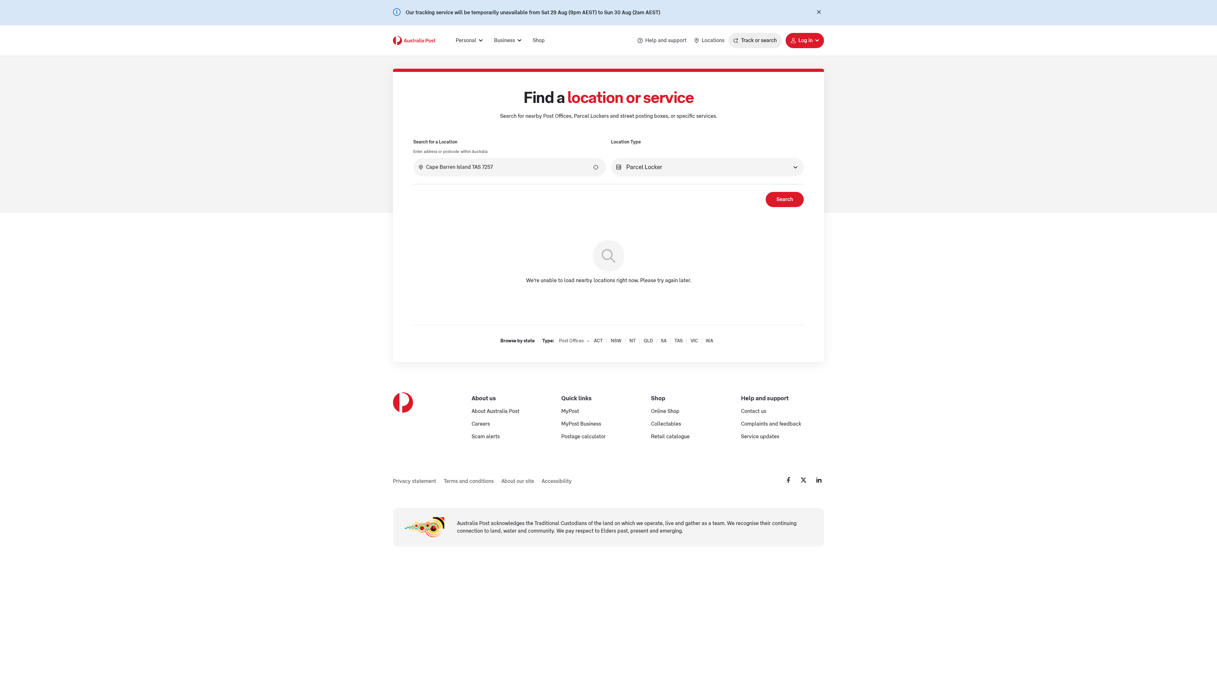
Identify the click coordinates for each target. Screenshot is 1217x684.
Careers (481, 424)
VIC (694, 341)
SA (663, 341)
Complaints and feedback (771, 424)
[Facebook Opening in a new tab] (788, 480)
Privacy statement (414, 481)
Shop (539, 40)
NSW (616, 341)
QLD (648, 341)
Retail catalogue (670, 436)
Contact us (753, 411)
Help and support (665, 40)
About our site (517, 481)
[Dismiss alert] (819, 13)
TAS (678, 341)
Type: (548, 341)
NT (632, 341)
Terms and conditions (469, 481)
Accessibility (557, 481)
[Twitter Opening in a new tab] (804, 480)
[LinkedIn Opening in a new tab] (819, 480)
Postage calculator (583, 436)
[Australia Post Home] (414, 40)
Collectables (666, 424)
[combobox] (509, 167)
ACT (598, 341)
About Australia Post (495, 411)
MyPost (570, 411)
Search (784, 199)
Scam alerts (486, 436)
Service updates (760, 436)
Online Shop (665, 411)
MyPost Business (581, 424)
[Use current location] (595, 167)
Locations (713, 40)
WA (709, 341)
